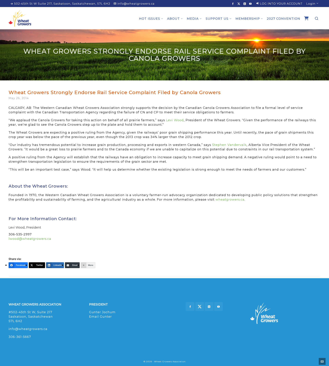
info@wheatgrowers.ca (136, 3)
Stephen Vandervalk (229, 145)
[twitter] (239, 3)
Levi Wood (175, 120)
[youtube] (251, 3)
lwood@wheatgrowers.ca (30, 239)
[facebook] (233, 3)
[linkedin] (245, 3)
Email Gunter (100, 317)
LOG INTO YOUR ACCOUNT (281, 3)
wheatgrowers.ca (230, 199)
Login (310, 3)
